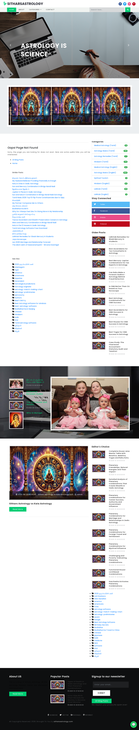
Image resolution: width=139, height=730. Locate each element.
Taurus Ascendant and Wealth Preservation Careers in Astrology (39, 220)
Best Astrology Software (104, 622)
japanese (98, 635)
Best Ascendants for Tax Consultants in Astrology (118, 251)
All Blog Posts (18, 160)
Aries (96, 606)
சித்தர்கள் (18, 328)
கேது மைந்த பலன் (18, 217)
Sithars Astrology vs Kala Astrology (28, 118)
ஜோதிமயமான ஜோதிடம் (20, 189)
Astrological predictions (24, 284)
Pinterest (103, 224)
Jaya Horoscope (19, 239)
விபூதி (16, 331)
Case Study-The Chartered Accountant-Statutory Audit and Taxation (118, 346)
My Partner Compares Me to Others (27, 203)
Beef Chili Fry (20, 300)
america (18, 272)
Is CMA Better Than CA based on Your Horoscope (119, 288)
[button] (10, 45)
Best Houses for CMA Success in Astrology (118, 323)
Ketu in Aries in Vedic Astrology (25, 183)
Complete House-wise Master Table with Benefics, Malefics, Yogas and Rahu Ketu (119, 454)
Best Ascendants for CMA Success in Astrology (118, 312)
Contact (50, 9)
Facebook (104, 211)
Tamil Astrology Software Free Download (29, 228)
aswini (96, 617)
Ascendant (19, 281)
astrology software (102, 609)
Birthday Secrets (101, 625)
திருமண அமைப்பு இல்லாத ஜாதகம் (24, 178)
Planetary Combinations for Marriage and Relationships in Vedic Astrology (119, 518)
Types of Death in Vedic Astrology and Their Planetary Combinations (77, 684)
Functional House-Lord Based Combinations (117, 572)
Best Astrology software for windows (30, 303)
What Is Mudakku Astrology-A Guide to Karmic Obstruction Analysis (111, 117)
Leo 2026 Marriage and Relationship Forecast (31, 242)
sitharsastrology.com (63, 721)
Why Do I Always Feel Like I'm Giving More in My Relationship (37, 211)
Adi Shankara (100, 596)
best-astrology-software (25, 306)
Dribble (102, 217)
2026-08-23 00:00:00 (26, 494)
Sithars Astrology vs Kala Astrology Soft (55, 494)
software (98, 645)
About (21, 9)
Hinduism (18, 314)
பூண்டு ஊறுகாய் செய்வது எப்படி (23, 214)
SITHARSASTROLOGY (25, 3)
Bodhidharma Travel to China (106, 630)
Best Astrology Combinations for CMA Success (117, 300)
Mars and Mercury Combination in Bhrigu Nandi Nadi (34, 222)
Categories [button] (34, 9)
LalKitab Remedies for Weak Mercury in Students (33, 236)
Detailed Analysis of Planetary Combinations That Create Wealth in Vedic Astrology (118, 483)
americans (19, 275)
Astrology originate (22, 286)
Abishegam (19, 267)
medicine (98, 640)
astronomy (19, 295)
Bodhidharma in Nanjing (24, 309)
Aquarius (18, 278)
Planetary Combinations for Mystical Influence (117, 546)
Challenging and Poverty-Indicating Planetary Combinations (118, 559)
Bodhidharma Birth (20, 208)
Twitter (102, 204)
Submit (101, 693)
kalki (16, 317)
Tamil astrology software (25, 323)
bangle (97, 619)
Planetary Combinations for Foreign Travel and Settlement (117, 533)
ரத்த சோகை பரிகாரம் (19, 206)
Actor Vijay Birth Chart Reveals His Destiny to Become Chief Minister (76, 699)
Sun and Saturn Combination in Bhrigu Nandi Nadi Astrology (37, 194)
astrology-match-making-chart (28, 289)
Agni (16, 270)
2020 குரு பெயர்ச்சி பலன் (23, 264)
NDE (96, 643)
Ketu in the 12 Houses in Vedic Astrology (29, 225)
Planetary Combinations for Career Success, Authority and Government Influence (117, 500)
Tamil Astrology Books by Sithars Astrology (68, 117)
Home (12, 9)
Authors (18, 297)
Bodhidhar (98, 627)
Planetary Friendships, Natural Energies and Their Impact (118, 468)
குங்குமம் (17, 325)
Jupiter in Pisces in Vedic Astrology (27, 192)
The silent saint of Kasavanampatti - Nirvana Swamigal (35, 245)
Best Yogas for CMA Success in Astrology (118, 333)
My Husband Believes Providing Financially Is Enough (34, 181)
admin (79, 494)
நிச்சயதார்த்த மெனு (19, 233)
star (16, 320)
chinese (18, 311)
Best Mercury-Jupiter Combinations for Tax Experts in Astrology (119, 262)
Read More (18, 509)
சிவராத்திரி (16, 200)
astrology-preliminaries (24, 292)
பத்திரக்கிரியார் (17, 231)
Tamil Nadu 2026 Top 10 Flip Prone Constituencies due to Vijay (38, 197)
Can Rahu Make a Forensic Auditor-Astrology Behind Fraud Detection (117, 275)
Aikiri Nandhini (100, 598)
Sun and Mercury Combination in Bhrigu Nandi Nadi (33, 186)
